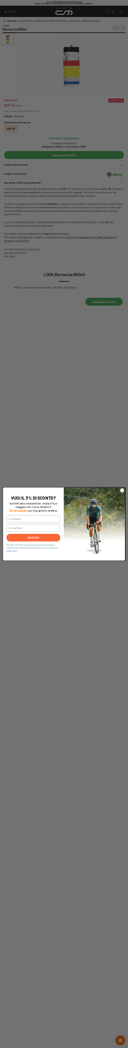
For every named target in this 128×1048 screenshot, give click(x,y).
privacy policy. (11, 551)
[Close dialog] (122, 490)
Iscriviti (33, 537)
